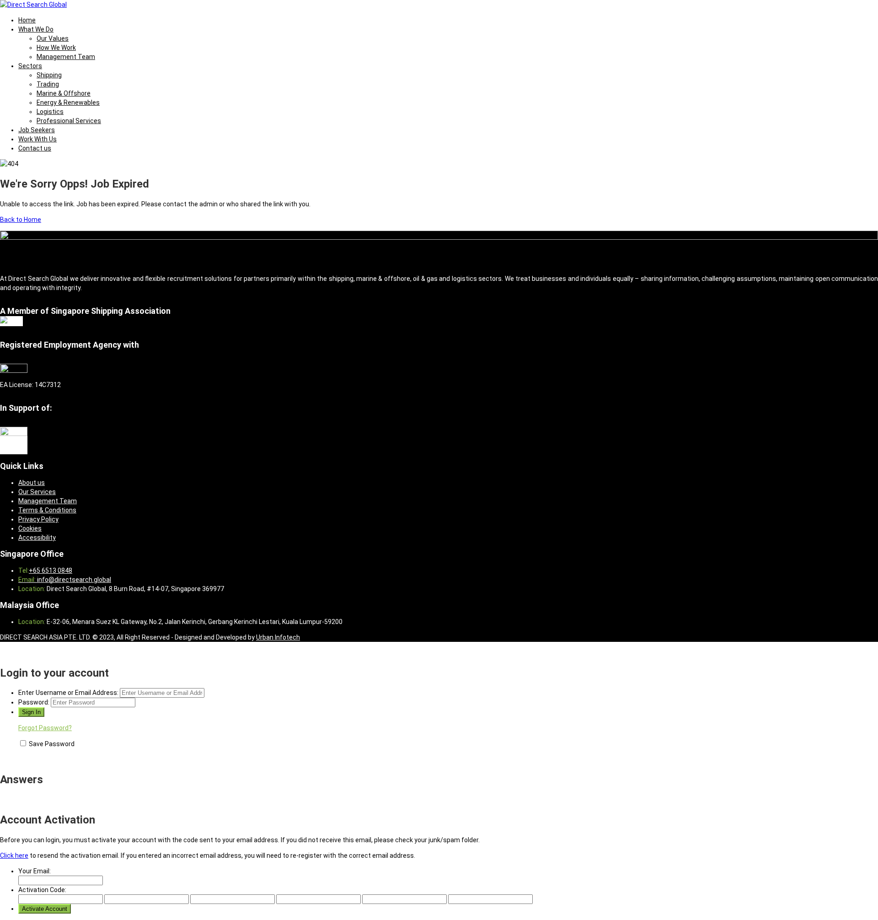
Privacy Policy (38, 519)
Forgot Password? (45, 728)
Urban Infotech (278, 637)
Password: (33, 702)
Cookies (30, 528)
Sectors (30, 66)
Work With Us (37, 139)
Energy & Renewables (68, 102)
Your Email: (34, 871)
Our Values (53, 38)
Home (27, 20)
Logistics (50, 111)
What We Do (36, 29)
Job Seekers (36, 130)
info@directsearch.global (73, 579)
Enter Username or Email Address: (68, 692)
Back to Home (20, 219)
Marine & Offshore (64, 93)
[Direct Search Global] (33, 4)
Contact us (34, 148)
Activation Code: (42, 889)
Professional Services (69, 120)
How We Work (56, 47)
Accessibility (37, 537)
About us (31, 482)
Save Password (52, 744)
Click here (14, 855)
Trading (48, 84)
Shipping (49, 75)
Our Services (37, 491)
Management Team (66, 56)
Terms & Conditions (47, 510)
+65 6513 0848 (50, 570)
